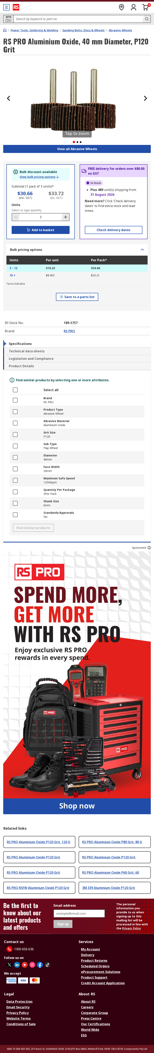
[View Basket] (145, 7)
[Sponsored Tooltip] (149, 548)
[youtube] (25, 965)
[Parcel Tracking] (121, 7)
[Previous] (8, 98)
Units (16, 205)
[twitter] (9, 965)
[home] (4, 30)
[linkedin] (17, 965)
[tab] (77, 343)
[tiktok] (48, 965)
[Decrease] (16, 217)
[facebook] (40, 965)
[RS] (16, 7)
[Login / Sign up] (133, 7)
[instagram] (32, 965)
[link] (39, 177)
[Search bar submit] (146, 19)
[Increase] (65, 217)
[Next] (145, 98)
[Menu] (6, 7)
